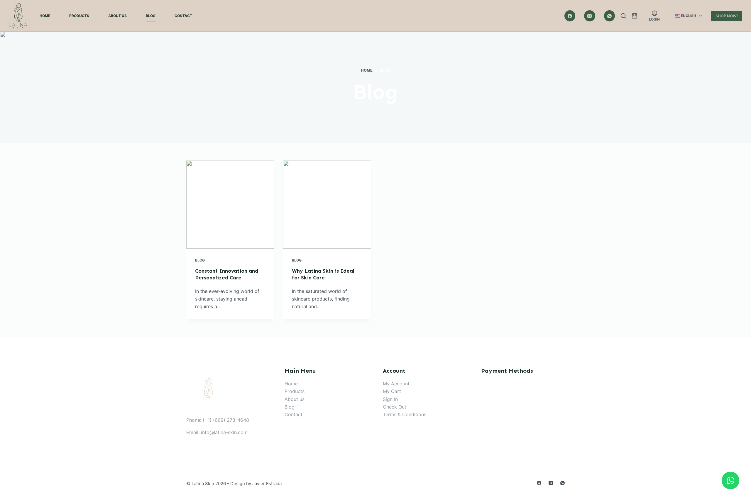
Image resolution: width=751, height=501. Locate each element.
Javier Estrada (267, 483)
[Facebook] (570, 15)
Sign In (390, 399)
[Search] (623, 15)
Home (45, 16)
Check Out (394, 407)
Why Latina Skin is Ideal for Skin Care (323, 274)
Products (79, 16)
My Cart (392, 391)
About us (295, 399)
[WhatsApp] (609, 15)
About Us (117, 16)
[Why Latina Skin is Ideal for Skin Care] (327, 205)
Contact (183, 16)
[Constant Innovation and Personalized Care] (230, 205)
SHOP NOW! (727, 16)
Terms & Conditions (404, 414)
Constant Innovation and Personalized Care (226, 274)
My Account (396, 384)
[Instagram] (589, 15)
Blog (150, 16)
